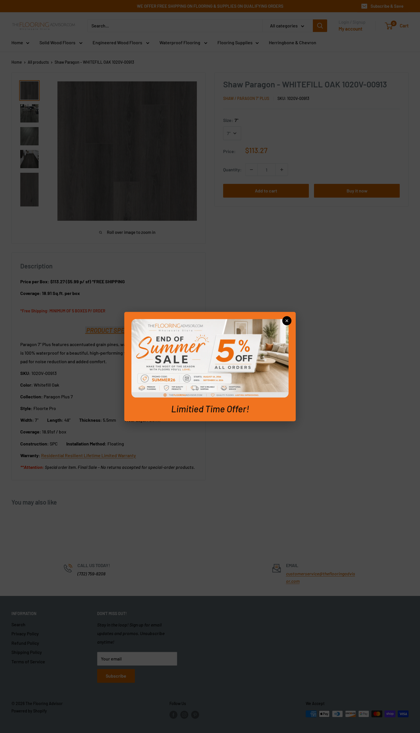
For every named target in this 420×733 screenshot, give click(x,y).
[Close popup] (286, 320)
